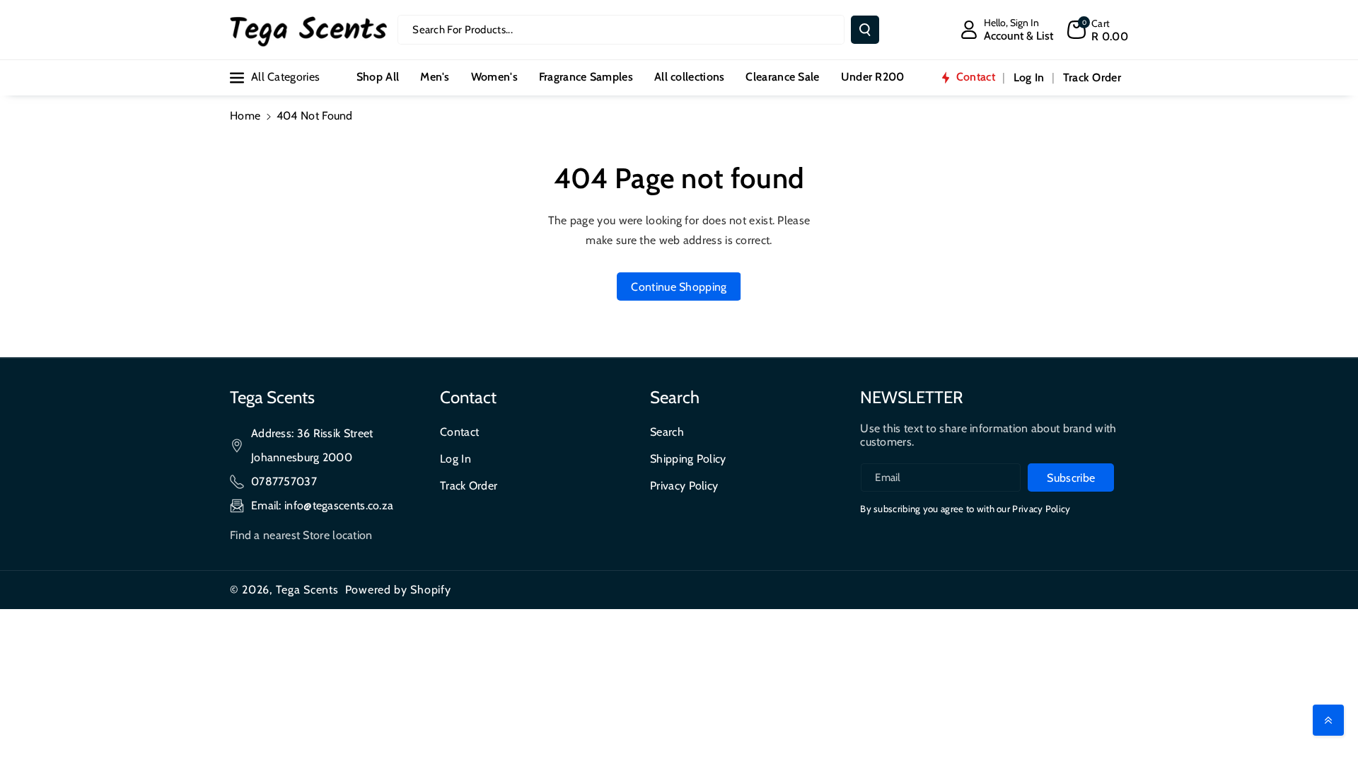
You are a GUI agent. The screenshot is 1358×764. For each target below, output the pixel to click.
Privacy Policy (684, 485)
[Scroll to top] (1328, 720)
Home (245, 115)
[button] (1097, 29)
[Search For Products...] (865, 30)
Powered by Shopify (398, 589)
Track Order (468, 485)
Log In (455, 458)
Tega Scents (307, 589)
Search (667, 432)
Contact (459, 432)
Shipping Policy (688, 458)
